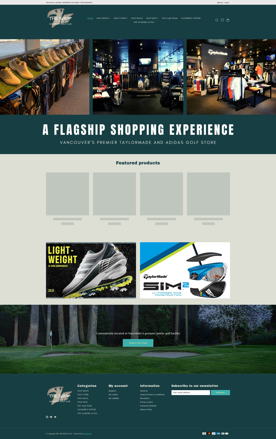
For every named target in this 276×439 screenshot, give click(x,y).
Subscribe (220, 392)
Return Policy (146, 409)
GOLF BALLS (137, 18)
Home (90, 18)
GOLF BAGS (82, 402)
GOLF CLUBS (83, 394)
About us (144, 391)
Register (112, 391)
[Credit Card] (204, 433)
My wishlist (114, 398)
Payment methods (148, 406)
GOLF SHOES (83, 391)
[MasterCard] (209, 433)
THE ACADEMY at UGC (144, 22)
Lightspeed (87, 434)
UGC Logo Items (170, 18)
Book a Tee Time (138, 342)
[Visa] (214, 433)
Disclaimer (145, 398)
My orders (113, 394)
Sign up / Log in (223, 2)
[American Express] (218, 433)
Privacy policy (146, 402)
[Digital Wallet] (224, 433)
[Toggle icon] (217, 20)
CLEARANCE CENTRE (191, 18)
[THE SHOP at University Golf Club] (60, 20)
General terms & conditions (152, 394)
